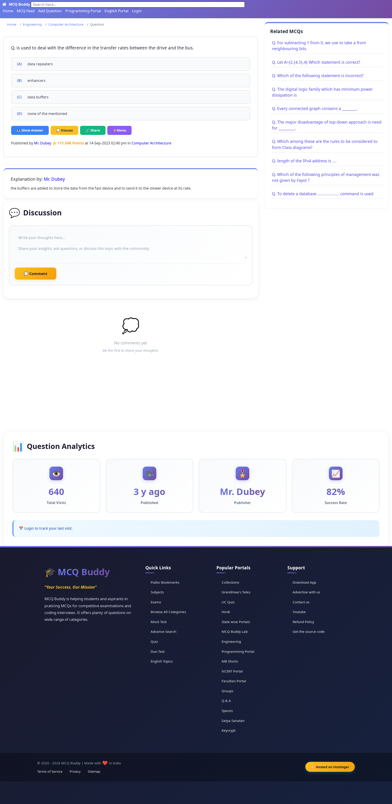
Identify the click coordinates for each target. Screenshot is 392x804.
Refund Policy (303, 621)
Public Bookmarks (165, 582)
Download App (304, 582)
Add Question (50, 10)
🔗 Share (93, 130)
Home (8, 10)
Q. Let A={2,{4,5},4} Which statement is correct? (316, 62)
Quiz (154, 641)
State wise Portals (236, 621)
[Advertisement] (196, 397)
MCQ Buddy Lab (235, 631)
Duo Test (157, 651)
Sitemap (94, 771)
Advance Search (163, 631)
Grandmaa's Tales (236, 592)
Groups (227, 691)
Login (137, 10)
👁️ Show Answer (30, 130)
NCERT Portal (232, 671)
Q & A (226, 700)
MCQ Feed (25, 10)
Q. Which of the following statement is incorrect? (318, 75)
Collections (230, 582)
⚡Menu (119, 130)
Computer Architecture (65, 24)
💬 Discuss (64, 130)
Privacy (75, 771)
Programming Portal (83, 10)
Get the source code (309, 631)
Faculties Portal (234, 681)
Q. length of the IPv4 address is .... (304, 160)
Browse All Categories (168, 611)
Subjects (157, 592)
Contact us (301, 602)
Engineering (32, 24)
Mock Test (159, 621)
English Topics (162, 661)
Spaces (227, 710)
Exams (156, 602)
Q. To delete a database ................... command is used (322, 193)
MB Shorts (230, 661)
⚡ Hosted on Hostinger (330, 767)
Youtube (299, 611)
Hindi (226, 611)
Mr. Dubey (42, 143)
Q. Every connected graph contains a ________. (315, 108)
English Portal (116, 10)
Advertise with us (306, 592)
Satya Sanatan (233, 720)
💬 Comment (35, 273)
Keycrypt (228, 730)
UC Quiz (228, 602)
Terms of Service (49, 771)
